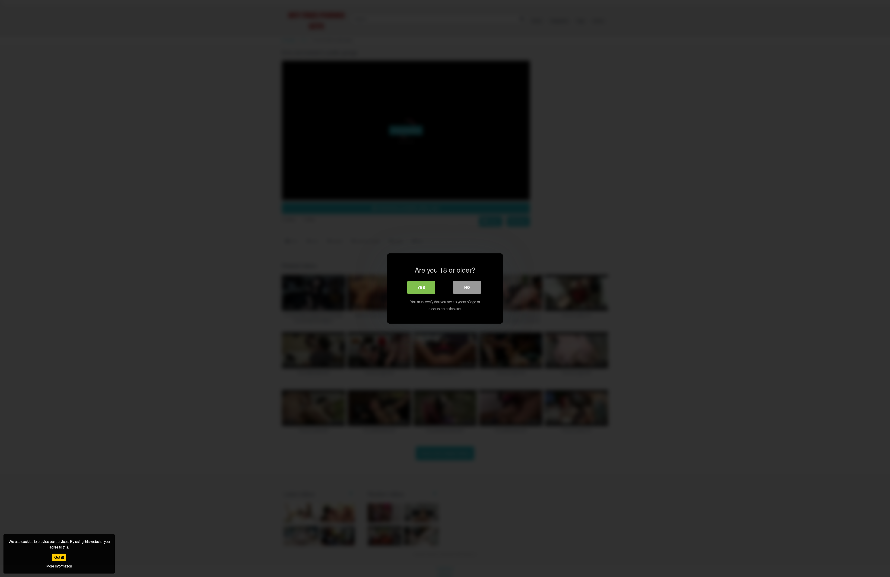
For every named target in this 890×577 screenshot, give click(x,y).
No (467, 287)
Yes (421, 287)
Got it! (59, 557)
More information (59, 566)
